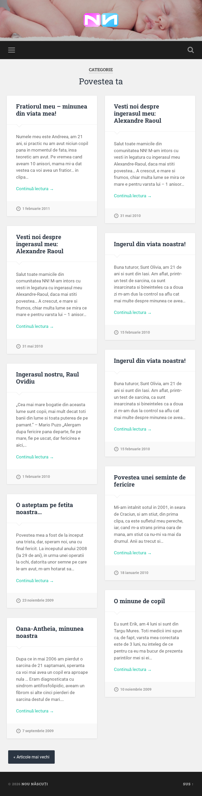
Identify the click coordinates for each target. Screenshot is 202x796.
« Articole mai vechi (31, 756)
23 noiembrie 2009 (38, 600)
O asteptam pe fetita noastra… (44, 508)
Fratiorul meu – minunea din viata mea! (51, 109)
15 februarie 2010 (135, 332)
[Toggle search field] (191, 50)
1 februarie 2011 (36, 208)
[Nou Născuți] (101, 20)
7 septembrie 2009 (38, 731)
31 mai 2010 (130, 216)
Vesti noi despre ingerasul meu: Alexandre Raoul (137, 113)
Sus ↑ (188, 784)
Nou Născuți (35, 784)
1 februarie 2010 (36, 476)
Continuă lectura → (35, 188)
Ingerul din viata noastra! (150, 244)
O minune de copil (139, 601)
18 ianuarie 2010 (134, 573)
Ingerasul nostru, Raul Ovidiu (47, 377)
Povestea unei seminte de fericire (150, 480)
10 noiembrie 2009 (136, 689)
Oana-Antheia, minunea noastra (50, 631)
